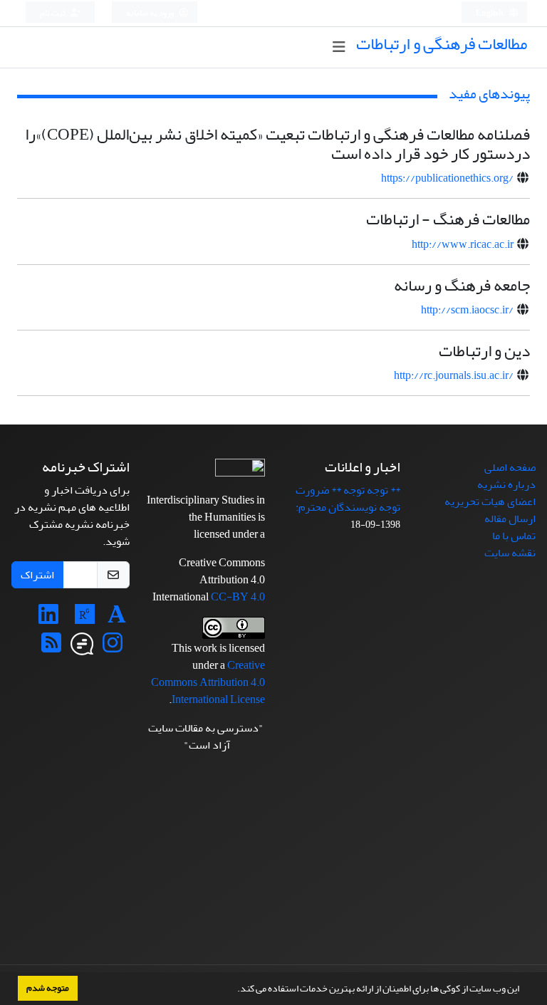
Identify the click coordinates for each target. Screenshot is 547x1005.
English (490, 13)
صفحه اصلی (510, 467)
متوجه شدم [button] (47, 987)
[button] (233, 990)
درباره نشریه (506, 484)
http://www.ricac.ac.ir (463, 244)
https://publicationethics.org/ (447, 178)
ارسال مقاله (510, 518)
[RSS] (51, 647)
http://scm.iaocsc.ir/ (467, 310)
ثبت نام (53, 13)
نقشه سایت (510, 552)
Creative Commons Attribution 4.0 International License (208, 682)
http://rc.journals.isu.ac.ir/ (454, 375)
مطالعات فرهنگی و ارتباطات (441, 44)
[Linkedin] (48, 619)
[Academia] (117, 619)
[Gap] (82, 647)
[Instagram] (112, 647)
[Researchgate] (85, 619)
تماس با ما (514, 535)
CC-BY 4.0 (238, 597)
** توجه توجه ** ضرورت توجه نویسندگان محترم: (348, 498)
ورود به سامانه (150, 13)
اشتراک (37, 574)
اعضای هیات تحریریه (490, 501)
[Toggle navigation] (338, 47)
